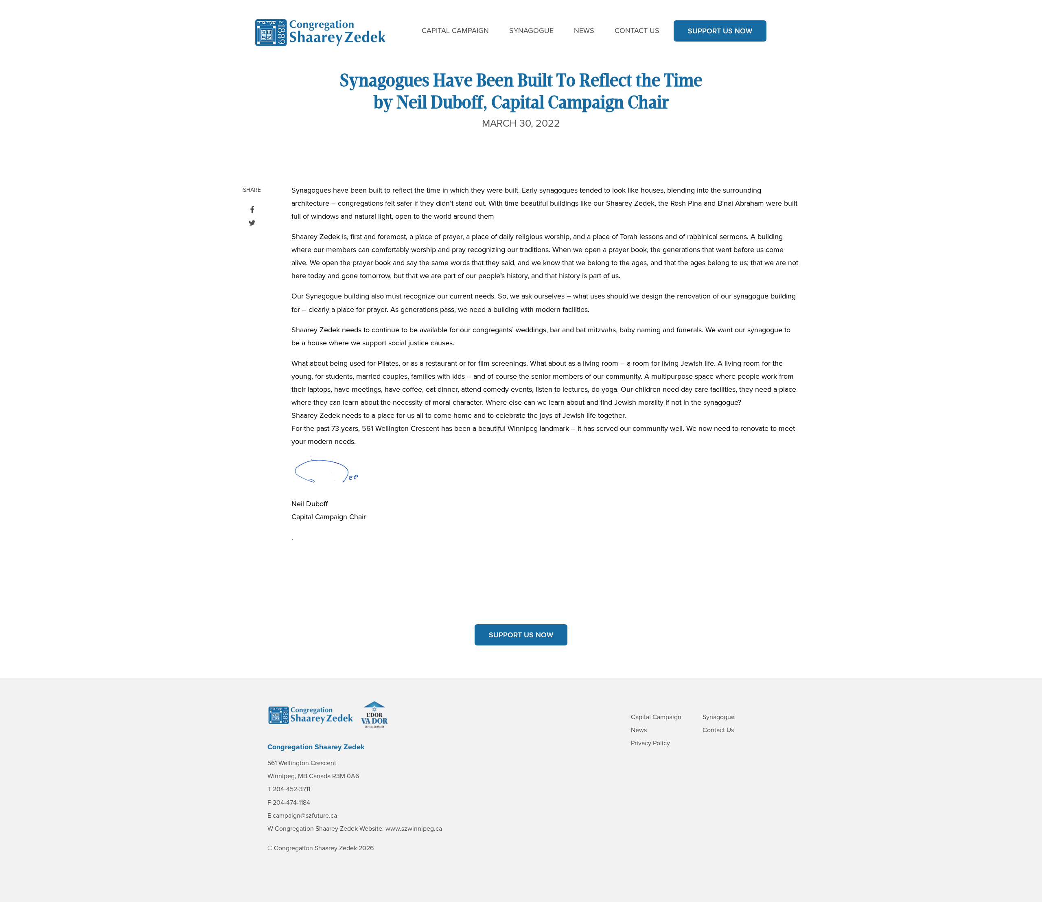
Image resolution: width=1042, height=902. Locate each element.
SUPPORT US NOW (720, 31)
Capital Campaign (455, 30)
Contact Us (637, 30)
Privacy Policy (650, 743)
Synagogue (531, 30)
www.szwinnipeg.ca (413, 828)
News (584, 30)
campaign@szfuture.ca (305, 815)
